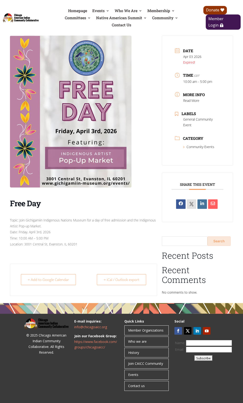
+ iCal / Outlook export (121, 279)
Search (219, 241)
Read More (191, 100)
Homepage (77, 11)
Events (98, 11)
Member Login (216, 22)
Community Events (200, 147)
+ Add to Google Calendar (48, 279)
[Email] (213, 204)
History (133, 352)
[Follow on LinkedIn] (197, 331)
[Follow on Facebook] (178, 331)
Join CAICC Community (145, 363)
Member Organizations (146, 330)
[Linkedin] (202, 204)
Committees (75, 18)
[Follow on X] (188, 331)
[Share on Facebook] (181, 204)
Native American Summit (119, 18)
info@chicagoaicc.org (90, 327)
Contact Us (121, 25)
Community (162, 18)
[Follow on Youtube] (206, 331)
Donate (212, 10)
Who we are (137, 341)
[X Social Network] (191, 204)
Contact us (136, 386)
